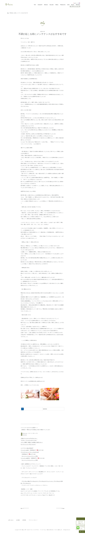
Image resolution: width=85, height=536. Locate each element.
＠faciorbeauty (25, 434)
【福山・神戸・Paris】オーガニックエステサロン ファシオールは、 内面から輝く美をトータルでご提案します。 (42, 529)
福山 (8, 12)
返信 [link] (44, 409)
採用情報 (24, 520)
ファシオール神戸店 (25, 458)
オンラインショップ (75, 6)
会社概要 (18, 520)
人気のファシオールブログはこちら (29, 438)
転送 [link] (46, 409)
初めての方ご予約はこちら (80, 522)
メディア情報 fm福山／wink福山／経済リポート (32, 442)
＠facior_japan (25, 433)
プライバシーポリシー (33, 520)
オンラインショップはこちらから (28, 444)
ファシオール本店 (25, 450)
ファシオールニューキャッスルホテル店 (30, 452)
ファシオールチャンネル (31, 440)
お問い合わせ (10, 520)
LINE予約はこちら (82, 527)
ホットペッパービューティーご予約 (30, 456)
